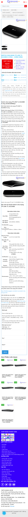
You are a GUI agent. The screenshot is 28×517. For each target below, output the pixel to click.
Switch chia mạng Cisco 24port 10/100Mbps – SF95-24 (7, 376)
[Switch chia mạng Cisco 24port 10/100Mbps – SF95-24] (8, 365)
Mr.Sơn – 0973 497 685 (21, 77)
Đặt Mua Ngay (7, 64)
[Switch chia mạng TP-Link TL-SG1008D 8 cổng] (14, 32)
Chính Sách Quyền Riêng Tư (9, 452)
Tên (3, 338)
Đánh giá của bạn (7, 325)
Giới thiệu (4, 444)
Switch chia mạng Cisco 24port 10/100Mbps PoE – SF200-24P (7, 398)
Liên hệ (3, 446)
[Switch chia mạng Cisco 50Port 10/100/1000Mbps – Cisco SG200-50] (20, 388)
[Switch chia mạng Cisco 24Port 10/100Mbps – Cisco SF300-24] (20, 365)
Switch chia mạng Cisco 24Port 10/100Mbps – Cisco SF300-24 (20, 376)
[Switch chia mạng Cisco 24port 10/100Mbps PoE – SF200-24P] (8, 388)
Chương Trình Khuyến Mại (8, 471)
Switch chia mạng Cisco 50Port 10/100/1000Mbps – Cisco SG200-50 (20, 398)
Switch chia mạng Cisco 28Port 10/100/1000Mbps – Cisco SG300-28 (7, 421)
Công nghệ (4, 476)
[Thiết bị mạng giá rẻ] (13, 1)
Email (3, 344)
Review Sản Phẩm (6, 478)
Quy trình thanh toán (7, 460)
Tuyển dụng (4, 449)
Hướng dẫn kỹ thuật (6, 463)
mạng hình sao (8, 90)
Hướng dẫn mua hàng (7, 458)
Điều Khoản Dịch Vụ (6, 451)
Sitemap (12, 506)
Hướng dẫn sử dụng (6, 474)
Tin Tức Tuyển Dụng (6, 479)
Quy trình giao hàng (6, 462)
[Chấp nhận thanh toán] (7, 437)
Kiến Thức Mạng (6, 473)
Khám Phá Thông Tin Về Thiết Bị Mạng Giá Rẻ (13, 454)
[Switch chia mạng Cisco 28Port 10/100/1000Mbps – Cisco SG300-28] (8, 410)
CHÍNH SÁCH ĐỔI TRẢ (7, 465)
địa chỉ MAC (21, 158)
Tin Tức (3, 447)
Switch (23, 133)
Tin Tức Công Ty (6, 469)
